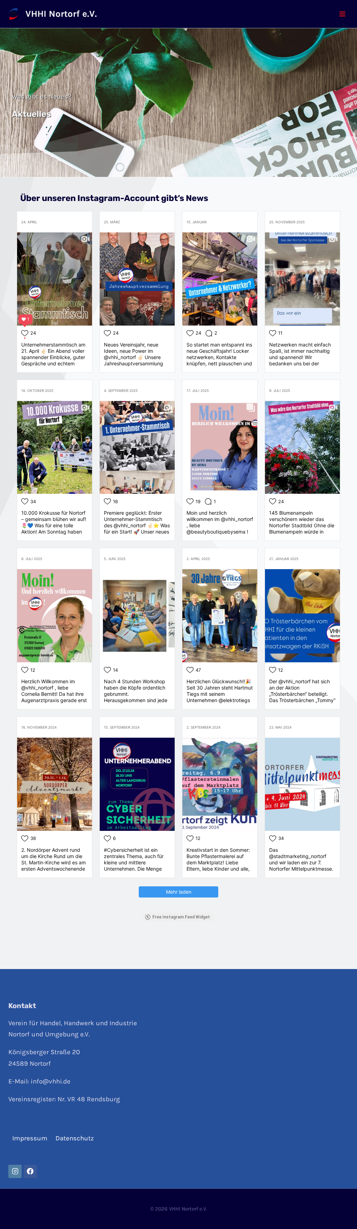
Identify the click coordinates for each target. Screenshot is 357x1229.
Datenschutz (74, 1138)
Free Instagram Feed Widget (181, 917)
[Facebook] (30, 1171)
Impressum (29, 1138)
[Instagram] (15, 1171)
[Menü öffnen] (342, 13)
